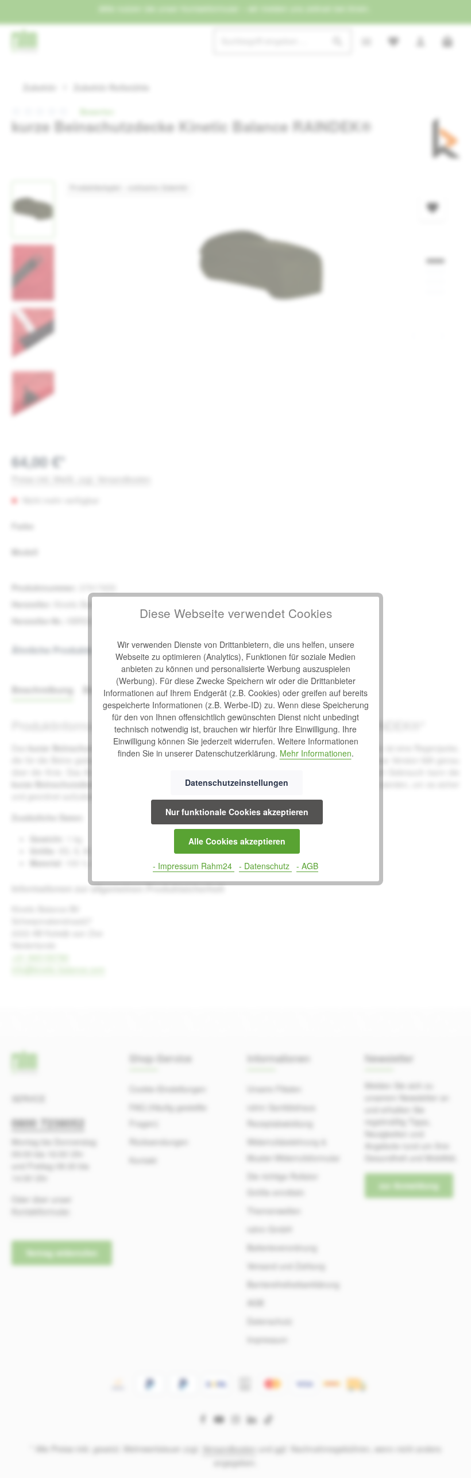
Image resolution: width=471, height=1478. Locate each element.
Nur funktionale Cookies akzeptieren (236, 811)
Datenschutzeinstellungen (236, 782)
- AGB (307, 866)
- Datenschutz (265, 866)
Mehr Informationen (316, 753)
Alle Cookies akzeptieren (236, 841)
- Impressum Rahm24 (193, 866)
